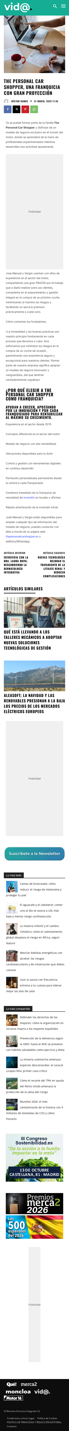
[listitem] (34, 710)
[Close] (61, 641)
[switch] (54, 719)
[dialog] (34, 715)
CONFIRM (21, 785)
